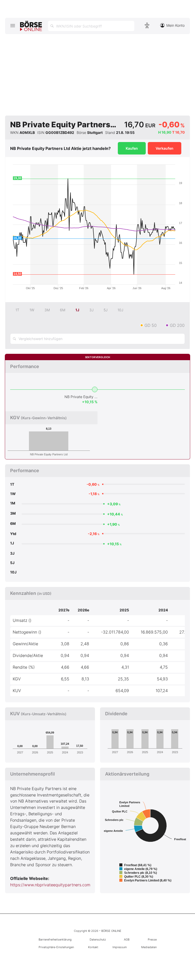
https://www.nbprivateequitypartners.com (50, 884)
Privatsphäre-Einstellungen (56, 947)
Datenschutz (98, 939)
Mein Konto (175, 25)
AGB (126, 939)
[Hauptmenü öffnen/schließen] (12, 25)
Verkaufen (164, 148)
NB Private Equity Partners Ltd (81, 397)
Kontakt (93, 947)
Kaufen (132, 148)
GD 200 (177, 325)
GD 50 (150, 325)
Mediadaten (149, 947)
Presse (152, 939)
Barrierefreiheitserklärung (55, 939)
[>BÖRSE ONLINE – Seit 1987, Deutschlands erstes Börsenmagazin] (31, 26)
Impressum (119, 947)
